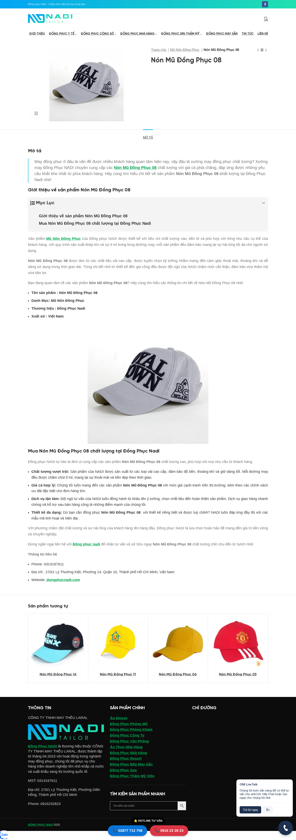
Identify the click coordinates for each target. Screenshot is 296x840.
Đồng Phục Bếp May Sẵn (131, 764)
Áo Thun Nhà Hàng (126, 747)
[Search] (266, 18)
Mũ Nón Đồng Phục (185, 50)
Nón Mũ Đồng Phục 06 (178, 674)
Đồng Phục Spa (123, 770)
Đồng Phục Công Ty (127, 735)
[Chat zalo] (4, 835)
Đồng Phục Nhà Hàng (128, 753)
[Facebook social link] (265, 4)
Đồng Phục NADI (42, 746)
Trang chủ (159, 50)
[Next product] (266, 50)
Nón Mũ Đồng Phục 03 (238, 674)
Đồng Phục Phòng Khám (131, 730)
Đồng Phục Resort (126, 759)
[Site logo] (50, 18)
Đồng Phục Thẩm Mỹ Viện (132, 776)
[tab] (148, 135)
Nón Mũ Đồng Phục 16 (58, 674)
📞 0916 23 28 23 (169, 831)
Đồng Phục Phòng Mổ (129, 724)
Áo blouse (118, 718)
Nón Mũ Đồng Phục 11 (118, 674)
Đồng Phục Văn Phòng (129, 741)
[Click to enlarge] (36, 113)
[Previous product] (258, 50)
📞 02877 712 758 (127, 831)
